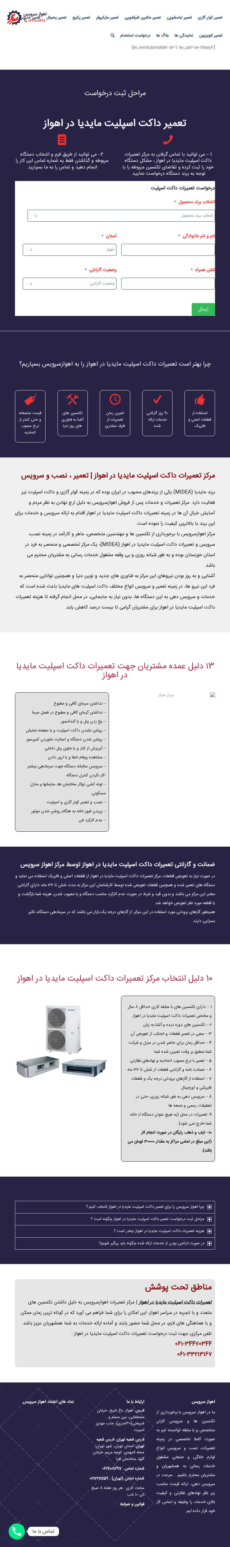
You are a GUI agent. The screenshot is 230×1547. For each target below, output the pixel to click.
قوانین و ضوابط (131, 1504)
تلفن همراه (203, 270)
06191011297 (111, 1468)
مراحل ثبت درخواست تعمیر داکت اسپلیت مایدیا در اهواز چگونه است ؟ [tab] (147, 1219)
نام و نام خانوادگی (196, 236)
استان (109, 236)
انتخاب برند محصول (194, 202)
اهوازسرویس (104, 503)
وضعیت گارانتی (100, 270)
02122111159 (99, 1478)
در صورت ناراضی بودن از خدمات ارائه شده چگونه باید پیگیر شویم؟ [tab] (151, 1243)
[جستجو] (112, 36)
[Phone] (17, 1531)
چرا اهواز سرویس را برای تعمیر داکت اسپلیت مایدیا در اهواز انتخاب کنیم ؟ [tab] (145, 1207)
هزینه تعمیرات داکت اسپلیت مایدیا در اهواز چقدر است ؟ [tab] (159, 1231)
